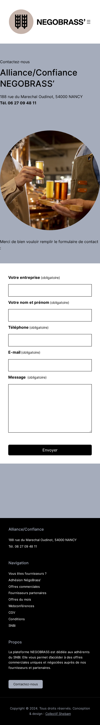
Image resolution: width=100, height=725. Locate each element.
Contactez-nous (25, 684)
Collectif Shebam (58, 714)
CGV (11, 612)
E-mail (24, 352)
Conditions (16, 619)
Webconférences (21, 606)
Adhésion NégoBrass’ (24, 580)
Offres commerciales (24, 586)
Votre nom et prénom (38, 302)
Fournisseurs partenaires (27, 593)
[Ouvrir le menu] (89, 22)
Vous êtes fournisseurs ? (27, 573)
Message (27, 377)
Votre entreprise (34, 277)
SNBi (12, 625)
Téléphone (28, 327)
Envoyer (50, 450)
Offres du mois (19, 599)
